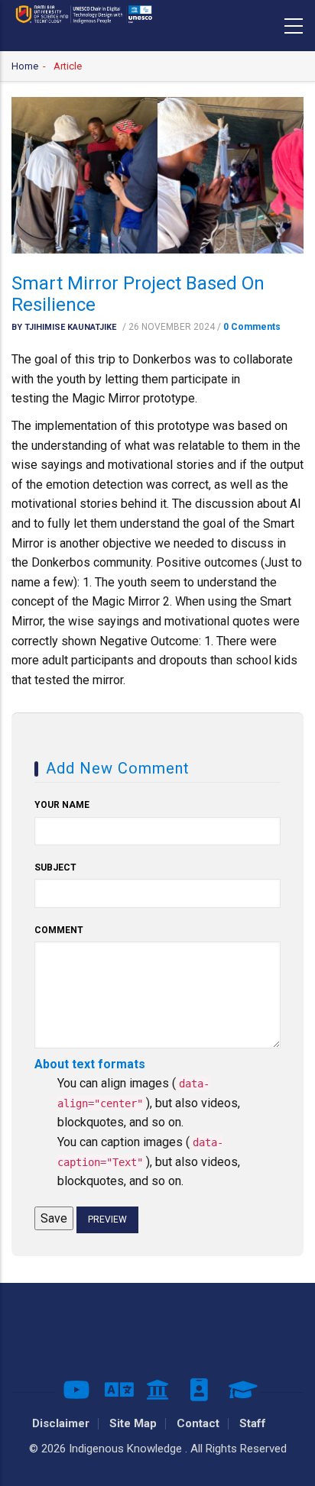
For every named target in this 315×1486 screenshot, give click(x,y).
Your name (61, 805)
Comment (58, 930)
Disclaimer (60, 1423)
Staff (252, 1423)
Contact (198, 1423)
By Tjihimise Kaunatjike (63, 327)
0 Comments (252, 326)
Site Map (133, 1423)
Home (24, 66)
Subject (55, 867)
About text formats (89, 1064)
